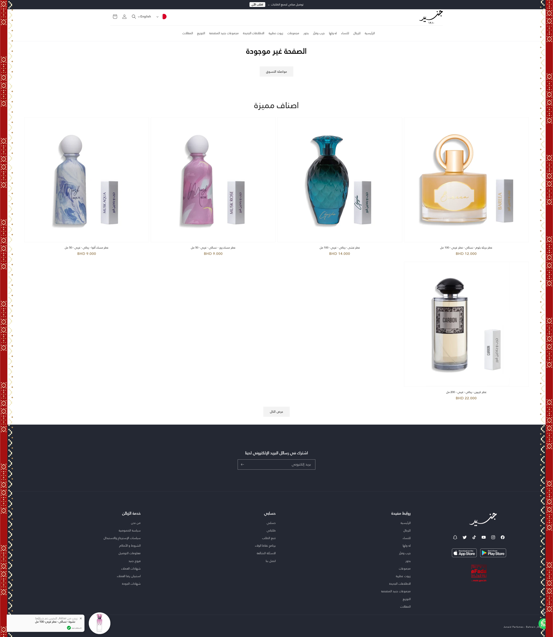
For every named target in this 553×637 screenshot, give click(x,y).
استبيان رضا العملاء (129, 576)
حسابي (271, 523)
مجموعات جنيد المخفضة (396, 591)
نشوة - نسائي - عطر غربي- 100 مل (55, 610)
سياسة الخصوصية (130, 530)
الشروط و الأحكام (130, 545)
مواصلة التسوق (276, 72)
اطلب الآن (257, 4)
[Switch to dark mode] (544, 612)
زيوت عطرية (403, 576)
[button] (131, 16)
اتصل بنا (271, 561)
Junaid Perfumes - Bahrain (520, 627)
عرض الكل (276, 412)
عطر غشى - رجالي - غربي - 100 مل (340, 248)
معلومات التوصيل (130, 553)
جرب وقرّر (405, 553)
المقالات (405, 606)
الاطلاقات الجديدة (400, 583)
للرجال (407, 530)
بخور (408, 561)
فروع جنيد (135, 561)
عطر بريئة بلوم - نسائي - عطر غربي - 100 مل (466, 248)
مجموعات (405, 568)
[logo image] (431, 17)
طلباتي (271, 530)
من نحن (136, 523)
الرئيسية (406, 523)
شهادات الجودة (131, 583)
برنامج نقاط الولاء (265, 545)
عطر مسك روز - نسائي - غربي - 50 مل (213, 248)
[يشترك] (242, 464)
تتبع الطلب (269, 538)
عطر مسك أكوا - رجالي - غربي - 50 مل (86, 248)
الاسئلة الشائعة (266, 553)
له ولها (407, 545)
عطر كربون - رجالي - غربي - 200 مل (466, 392)
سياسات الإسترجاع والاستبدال (122, 538)
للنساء (407, 538)
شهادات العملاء (131, 568)
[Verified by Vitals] (69, 616)
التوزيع (407, 599)
